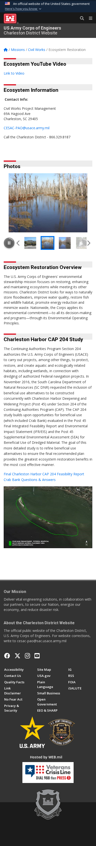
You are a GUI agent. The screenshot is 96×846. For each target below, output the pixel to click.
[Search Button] (80, 18)
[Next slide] (88, 243)
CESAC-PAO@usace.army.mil (26, 128)
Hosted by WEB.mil (46, 757)
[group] (48, 202)
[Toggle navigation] (88, 18)
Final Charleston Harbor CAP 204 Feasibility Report (44, 474)
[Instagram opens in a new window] (27, 655)
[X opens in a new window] (17, 655)
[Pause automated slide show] (9, 243)
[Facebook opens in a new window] (7, 655)
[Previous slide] (18, 243)
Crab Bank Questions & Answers (30, 479)
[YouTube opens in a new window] (37, 655)
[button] (23, 8)
